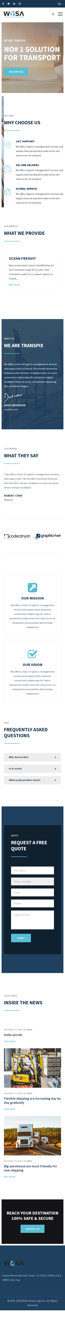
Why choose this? (19, 757)
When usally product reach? (24, 780)
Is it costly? (15, 768)
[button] (60, 14)
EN (59, 3)
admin (29, 1029)
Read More (14, 284)
